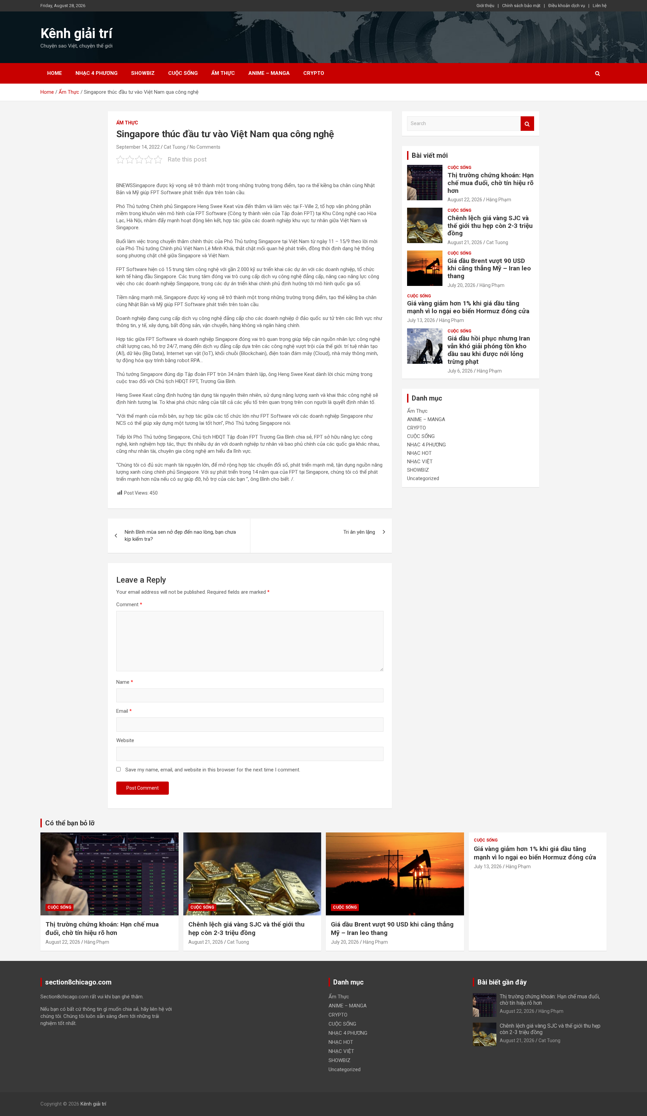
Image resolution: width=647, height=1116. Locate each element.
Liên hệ (600, 5)
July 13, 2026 (421, 320)
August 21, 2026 (465, 242)
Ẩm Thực (223, 73)
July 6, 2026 (460, 371)
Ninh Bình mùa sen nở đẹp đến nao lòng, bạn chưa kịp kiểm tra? (180, 535)
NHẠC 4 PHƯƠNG (96, 73)
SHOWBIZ (143, 73)
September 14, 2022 (138, 147)
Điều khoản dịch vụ (566, 5)
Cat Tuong (175, 147)
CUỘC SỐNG (183, 73)
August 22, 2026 (465, 199)
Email (124, 711)
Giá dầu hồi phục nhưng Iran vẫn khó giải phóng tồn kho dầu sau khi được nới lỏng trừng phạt (489, 349)
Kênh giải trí (76, 33)
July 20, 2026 (461, 285)
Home (54, 73)
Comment (129, 604)
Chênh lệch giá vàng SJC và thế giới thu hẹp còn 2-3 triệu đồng (490, 225)
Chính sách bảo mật (521, 5)
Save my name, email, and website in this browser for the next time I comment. (212, 770)
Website (125, 740)
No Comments (205, 147)
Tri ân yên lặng (359, 532)
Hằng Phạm (498, 199)
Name (124, 682)
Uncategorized (423, 478)
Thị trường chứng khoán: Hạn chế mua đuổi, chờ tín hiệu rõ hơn (491, 183)
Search (527, 123)
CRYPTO (313, 73)
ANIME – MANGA (269, 73)
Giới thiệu (485, 5)
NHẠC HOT (419, 453)
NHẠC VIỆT (420, 462)
